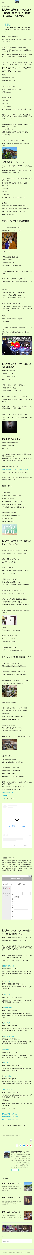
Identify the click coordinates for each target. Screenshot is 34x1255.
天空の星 (5, 1063)
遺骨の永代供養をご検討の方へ (10, 1114)
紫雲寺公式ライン (8, 792)
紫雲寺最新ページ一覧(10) (14, 1135)
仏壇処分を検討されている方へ (10, 1119)
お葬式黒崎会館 (7, 1008)
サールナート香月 (8, 981)
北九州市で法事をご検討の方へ (10, 1117)
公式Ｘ (5, 798)
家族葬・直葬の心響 (8, 966)
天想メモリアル (7, 1089)
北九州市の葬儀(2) (5, 1135)
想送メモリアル (7, 1023)
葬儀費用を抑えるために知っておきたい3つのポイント (17, 469)
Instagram (6, 795)
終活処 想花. (7, 1076)
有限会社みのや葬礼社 (9, 1036)
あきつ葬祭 (6, 1049)
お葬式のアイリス (8, 994)
